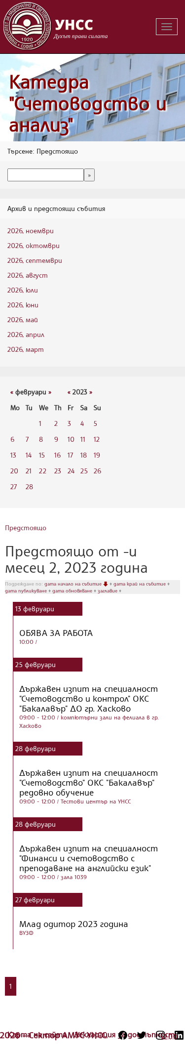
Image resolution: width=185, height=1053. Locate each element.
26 (97, 470)
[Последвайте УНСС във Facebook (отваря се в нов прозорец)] (122, 1035)
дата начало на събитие (73, 584)
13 (13, 455)
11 (82, 439)
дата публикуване (26, 590)
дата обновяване (73, 590)
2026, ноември (30, 230)
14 (29, 455)
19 (97, 455)
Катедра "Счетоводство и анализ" (88, 102)
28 (29, 486)
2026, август (27, 275)
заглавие (108, 590)
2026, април (25, 334)
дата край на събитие (140, 584)
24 (71, 470)
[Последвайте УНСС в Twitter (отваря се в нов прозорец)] (141, 1035)
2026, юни (22, 304)
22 (42, 470)
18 (83, 455)
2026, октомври (33, 245)
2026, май (22, 319)
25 (84, 470)
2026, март (25, 349)
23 (57, 470)
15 (42, 455)
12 (97, 439)
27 (13, 486)
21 (29, 470)
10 (71, 439)
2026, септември (34, 260)
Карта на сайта (38, 1034)
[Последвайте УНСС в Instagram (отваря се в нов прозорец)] (160, 1035)
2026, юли (22, 290)
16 (57, 455)
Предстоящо (25, 527)
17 (70, 455)
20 (14, 470)
